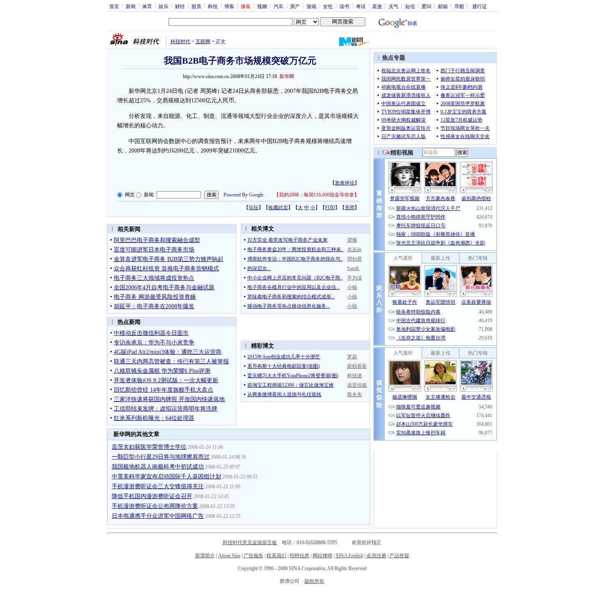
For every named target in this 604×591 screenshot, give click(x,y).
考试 (361, 6)
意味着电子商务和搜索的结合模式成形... (291, 297)
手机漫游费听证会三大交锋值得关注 (158, 486)
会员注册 (376, 556)
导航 (459, 6)
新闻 (131, 6)
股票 (196, 6)
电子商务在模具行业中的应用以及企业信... (293, 287)
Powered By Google (243, 195)
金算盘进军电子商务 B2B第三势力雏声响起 (169, 259)
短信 (410, 6)
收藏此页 (278, 207)
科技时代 (180, 41)
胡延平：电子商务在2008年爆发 (154, 306)
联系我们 (276, 556)
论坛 (253, 207)
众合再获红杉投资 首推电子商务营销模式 (166, 268)
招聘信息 (299, 556)
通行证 (479, 6)
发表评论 (345, 183)
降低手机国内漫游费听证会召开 (152, 496)
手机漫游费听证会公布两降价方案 (155, 506)
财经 (180, 6)
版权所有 (314, 581)
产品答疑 (399, 556)
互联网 (203, 41)
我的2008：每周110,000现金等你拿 (316, 195)
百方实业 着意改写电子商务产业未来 (287, 240)
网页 (130, 195)
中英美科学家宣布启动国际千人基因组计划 (166, 476)
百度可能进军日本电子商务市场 (154, 250)
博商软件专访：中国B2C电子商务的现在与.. (295, 259)
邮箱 (443, 6)
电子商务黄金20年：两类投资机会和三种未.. (295, 249)
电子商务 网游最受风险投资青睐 (155, 297)
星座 (377, 6)
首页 (114, 6)
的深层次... (259, 268)
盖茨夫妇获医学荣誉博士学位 (149, 447)
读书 (344, 6)
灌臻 (352, 240)
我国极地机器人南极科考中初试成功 (158, 467)
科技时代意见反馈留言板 (250, 542)
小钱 (352, 287)
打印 (330, 207)
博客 (229, 6)
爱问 (426, 6)
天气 (394, 6)
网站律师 (322, 556)
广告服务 (253, 556)
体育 (147, 6)
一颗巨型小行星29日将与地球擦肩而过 (161, 457)
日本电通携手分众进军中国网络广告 (158, 516)
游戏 (311, 6)
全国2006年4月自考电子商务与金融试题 (164, 287)
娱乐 (163, 6)
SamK (353, 268)
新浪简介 (205, 556)
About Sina (229, 556)
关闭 (350, 207)
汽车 (279, 6)
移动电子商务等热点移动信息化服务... (288, 306)
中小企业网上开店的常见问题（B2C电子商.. (295, 278)
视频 (262, 6)
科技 (213, 6)
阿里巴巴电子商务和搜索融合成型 (157, 240)
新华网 (286, 76)
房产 (295, 6)
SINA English (349, 556)
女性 (328, 6)
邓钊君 (354, 259)
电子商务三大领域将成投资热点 (154, 278)
